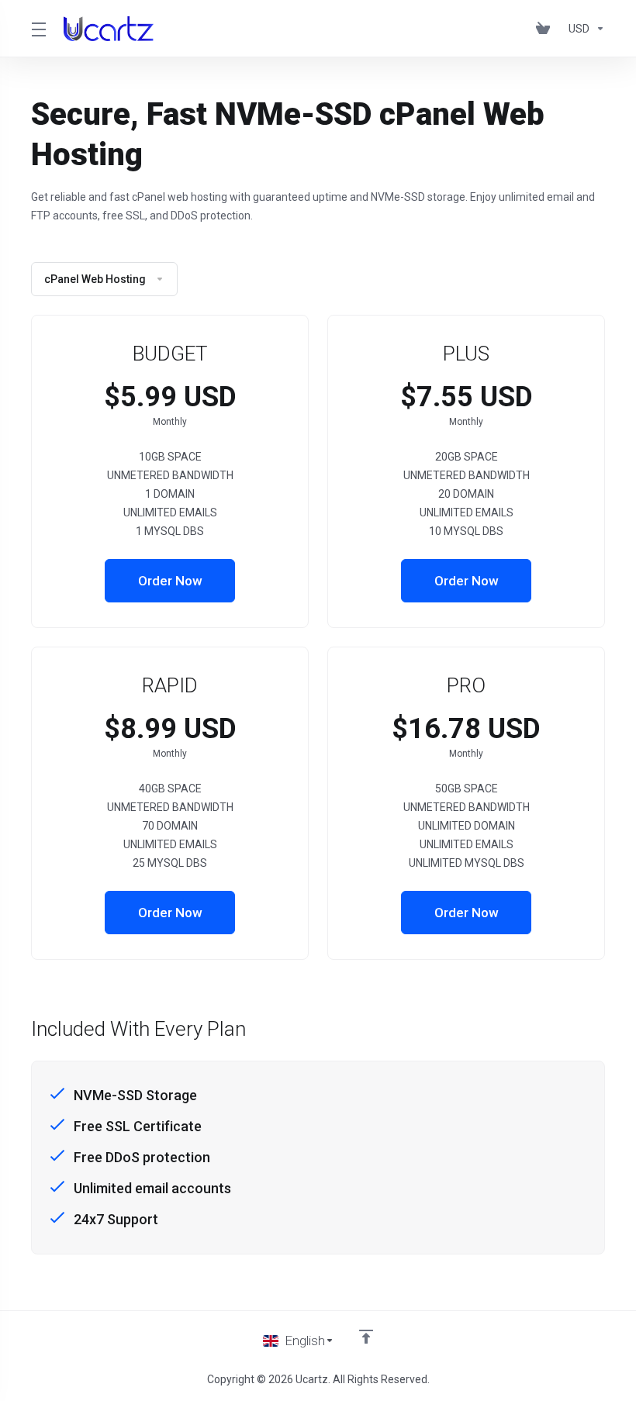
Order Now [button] (170, 580)
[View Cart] (546, 29)
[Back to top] (366, 1336)
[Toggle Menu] (38, 29)
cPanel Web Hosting (95, 279)
